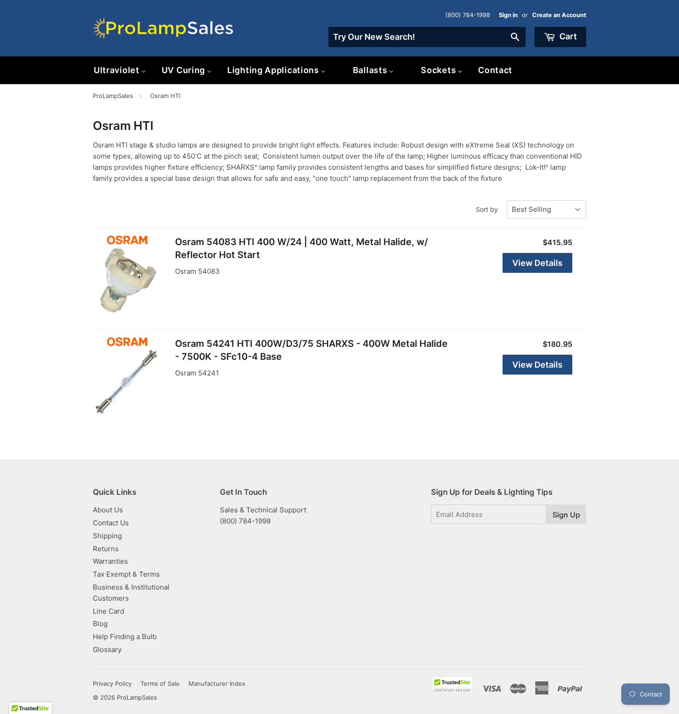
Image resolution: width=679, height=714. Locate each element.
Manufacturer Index (216, 683)
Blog (100, 623)
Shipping (107, 535)
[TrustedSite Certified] (452, 685)
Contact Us (111, 522)
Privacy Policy (112, 683)
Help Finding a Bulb (125, 636)
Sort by (487, 209)
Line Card (108, 611)
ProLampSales (113, 95)
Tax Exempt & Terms (126, 574)
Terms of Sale (160, 683)
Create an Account (559, 15)
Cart (567, 36)
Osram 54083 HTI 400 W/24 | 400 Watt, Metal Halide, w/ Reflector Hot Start (301, 248)
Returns (106, 548)
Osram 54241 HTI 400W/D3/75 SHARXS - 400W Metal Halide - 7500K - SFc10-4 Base (311, 350)
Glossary (107, 649)
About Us (108, 509)
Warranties (110, 561)
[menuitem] (120, 70)
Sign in (508, 15)
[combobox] (427, 37)
